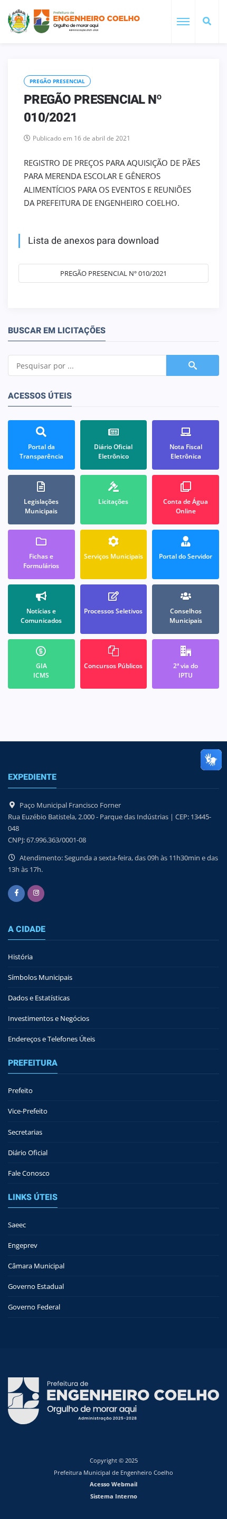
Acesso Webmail (113, 1484)
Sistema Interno (113, 1496)
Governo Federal (34, 1307)
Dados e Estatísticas (39, 997)
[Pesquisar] (207, 21)
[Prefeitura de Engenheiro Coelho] (74, 21)
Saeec (17, 1224)
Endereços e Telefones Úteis (51, 1039)
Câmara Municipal (36, 1265)
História (20, 956)
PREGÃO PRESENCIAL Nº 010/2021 (113, 273)
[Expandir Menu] (183, 21)
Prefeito (20, 1090)
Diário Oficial (28, 1152)
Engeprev (22, 1245)
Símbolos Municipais (40, 977)
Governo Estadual (36, 1286)
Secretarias (25, 1132)
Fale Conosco (29, 1173)
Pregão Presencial (57, 81)
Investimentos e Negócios (48, 1018)
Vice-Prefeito (28, 1111)
